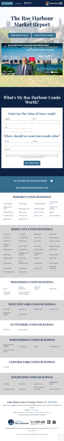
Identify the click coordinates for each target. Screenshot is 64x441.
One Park (6, 367)
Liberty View (53, 249)
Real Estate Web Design (24, 434)
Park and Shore (8, 258)
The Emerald (53, 263)
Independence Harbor (53, 383)
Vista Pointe (22, 314)
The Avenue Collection (7, 293)
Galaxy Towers (23, 329)
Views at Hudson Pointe (8, 351)
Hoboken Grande (39, 209)
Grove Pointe (23, 246)
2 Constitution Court (53, 203)
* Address (7, 119)
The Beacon (38, 263)
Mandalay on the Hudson (24, 254)
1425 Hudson (23, 204)
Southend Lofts (8, 215)
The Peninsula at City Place (39, 388)
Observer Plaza (39, 212)
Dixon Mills (37, 241)
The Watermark (54, 346)
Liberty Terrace (39, 249)
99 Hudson (52, 234)
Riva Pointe (52, 289)
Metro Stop (22, 212)
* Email (6, 141)
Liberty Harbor (7, 249)
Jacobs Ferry (53, 309)
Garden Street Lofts (7, 208)
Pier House (22, 258)
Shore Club (52, 258)
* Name (6, 149)
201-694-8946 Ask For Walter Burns (30, 181)
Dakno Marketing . (41, 434)
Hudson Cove (38, 384)
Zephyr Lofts (23, 272)
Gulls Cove (37, 246)
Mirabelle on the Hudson (8, 345)
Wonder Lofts (23, 219)
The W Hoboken (54, 215)
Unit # (34, 119)
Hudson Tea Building (53, 208)
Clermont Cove (54, 237)
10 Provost (6, 237)
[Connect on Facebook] (52, 181)
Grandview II (22, 309)
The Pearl (22, 389)
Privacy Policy (53, 428)
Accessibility (32, 431)
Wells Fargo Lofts (9, 272)
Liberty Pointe (23, 249)
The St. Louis (38, 215)
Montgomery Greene (38, 254)
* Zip (5, 127)
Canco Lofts (38, 237)
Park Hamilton (53, 255)
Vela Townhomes (54, 389)
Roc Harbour (23, 346)
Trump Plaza (22, 268)
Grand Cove (22, 384)
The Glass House (8, 389)
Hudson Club (38, 309)
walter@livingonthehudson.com (32, 188)
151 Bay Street (23, 237)
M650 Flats (7, 255)
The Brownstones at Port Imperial (24, 293)
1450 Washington (39, 204)
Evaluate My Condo (43, 35)
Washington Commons (53, 267)
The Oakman (7, 268)
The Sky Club (23, 215)
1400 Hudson (7, 204)
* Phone (34, 141)
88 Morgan (37, 234)
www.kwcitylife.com (44, 412)
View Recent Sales (19, 35)
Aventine (6, 384)
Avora (5, 289)
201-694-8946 (34, 410)
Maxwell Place (8, 212)
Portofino (37, 258)
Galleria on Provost (6, 245)
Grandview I (7, 309)
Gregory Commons (22, 288)
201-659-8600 (50, 402)
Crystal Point (23, 241)
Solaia (36, 346)
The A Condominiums (23, 262)
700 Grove (6, 234)
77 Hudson (22, 234)
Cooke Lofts (7, 241)
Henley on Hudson (37, 288)
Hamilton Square (54, 246)
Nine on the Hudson (7, 313)
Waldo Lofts (38, 268)
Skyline (51, 212)
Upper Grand (7, 219)
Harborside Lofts (24, 209)
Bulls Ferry (6, 329)
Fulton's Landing (54, 241)
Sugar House (7, 263)
